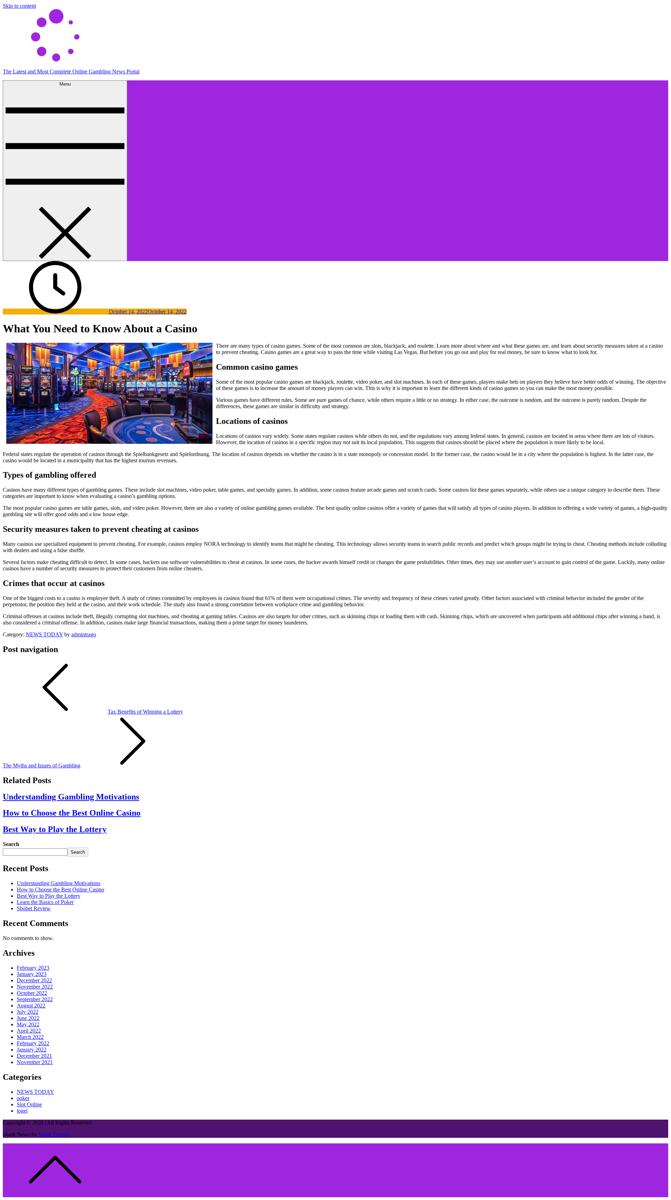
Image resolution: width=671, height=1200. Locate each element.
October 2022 (32, 993)
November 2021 (35, 1062)
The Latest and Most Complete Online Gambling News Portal (71, 71)
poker (23, 1098)
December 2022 (34, 980)
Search (11, 844)
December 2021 (34, 1056)
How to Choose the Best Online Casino (71, 812)
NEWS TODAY (44, 634)
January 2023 (31, 974)
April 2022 (29, 1031)
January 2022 (31, 1050)
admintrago (83, 634)
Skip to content (19, 6)
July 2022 (27, 1012)
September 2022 (35, 999)
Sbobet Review (34, 908)
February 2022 (33, 1043)
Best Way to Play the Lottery (55, 829)
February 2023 (33, 968)
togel (22, 1111)
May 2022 (28, 1024)
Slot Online (29, 1104)
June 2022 (28, 1018)
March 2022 (30, 1037)
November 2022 (35, 987)
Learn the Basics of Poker (45, 902)
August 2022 (31, 1006)
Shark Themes (54, 1134)
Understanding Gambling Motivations (71, 796)
